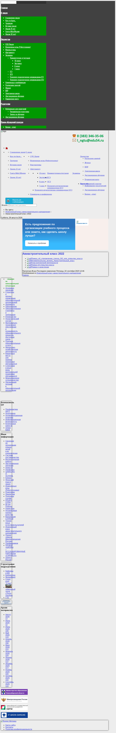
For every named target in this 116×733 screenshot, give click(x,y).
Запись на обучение (17, 114)
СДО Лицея (9, 44)
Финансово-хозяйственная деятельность (11, 349)
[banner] (88, 144)
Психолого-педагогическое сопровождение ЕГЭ (27, 77)
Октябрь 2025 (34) (8, 678)
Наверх (25, 275)
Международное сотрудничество (12, 379)
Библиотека (10, 575)
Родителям (5, 103)
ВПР (6, 90)
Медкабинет (10, 577)
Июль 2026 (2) (7, 623)
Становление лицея (12, 17)
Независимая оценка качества (11, 513)
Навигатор (9, 508)
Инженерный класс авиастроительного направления (58, 273)
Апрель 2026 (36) (8, 641)
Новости (9, 468)
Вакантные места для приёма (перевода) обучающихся (11, 359)
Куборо (8, 478)
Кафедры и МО (9, 572)
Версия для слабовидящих (18, 201)
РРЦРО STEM (8, 501)
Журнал (8, 88)
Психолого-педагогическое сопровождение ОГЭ (27, 79)
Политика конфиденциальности (18, 729)
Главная (4, 7)
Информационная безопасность (13, 421)
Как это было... (10, 20)
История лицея (10, 26)
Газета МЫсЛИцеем (12, 31)
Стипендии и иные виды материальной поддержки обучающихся (11, 371)
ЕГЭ (11, 71)
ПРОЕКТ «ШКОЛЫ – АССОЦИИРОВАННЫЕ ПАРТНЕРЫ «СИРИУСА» (15, 550)
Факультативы (10, 49)
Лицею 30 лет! (10, 34)
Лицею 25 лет (10, 28)
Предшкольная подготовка (19, 111)
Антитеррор (10, 413)
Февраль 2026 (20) (9, 653)
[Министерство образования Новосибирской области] (14, 694)
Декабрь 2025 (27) (8, 666)
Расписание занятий (12, 85)
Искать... (5, 205)
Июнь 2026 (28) (7, 629)
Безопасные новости (10, 425)
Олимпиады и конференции (15, 82)
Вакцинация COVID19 (10, 518)
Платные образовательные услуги (12, 343)
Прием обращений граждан (12, 122)
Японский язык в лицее (9, 482)
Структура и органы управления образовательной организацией (12, 297)
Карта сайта (10, 725)
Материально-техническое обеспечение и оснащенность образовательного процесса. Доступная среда (13, 331)
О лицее (4, 12)
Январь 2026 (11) (8, 660)
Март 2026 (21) (7, 647)
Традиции (9, 23)
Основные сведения (9, 289)
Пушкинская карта (12, 98)
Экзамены (9, 55)
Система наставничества (12, 456)
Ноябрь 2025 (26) (8, 672)
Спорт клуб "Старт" (8, 581)
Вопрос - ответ (10, 127)
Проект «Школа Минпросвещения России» (13, 538)
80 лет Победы (8, 505)
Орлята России (8, 559)
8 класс (17, 66)
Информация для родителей (15, 108)
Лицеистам (5, 39)
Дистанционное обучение (14, 96)
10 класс (17, 60)
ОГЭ (11, 74)
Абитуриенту (9, 52)
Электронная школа (12, 93)
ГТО (7, 597)
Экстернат (18, 63)
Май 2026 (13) (7, 635)
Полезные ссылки (9, 497)
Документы (10, 304)
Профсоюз (9, 470)
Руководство (10, 317)
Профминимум (11, 543)
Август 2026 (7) (8, 617)
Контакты (9, 727)
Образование (11, 306)
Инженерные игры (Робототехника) (17, 47)
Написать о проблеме (37, 243)
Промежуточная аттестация (20, 58)
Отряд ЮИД (8, 429)
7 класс (17, 68)
